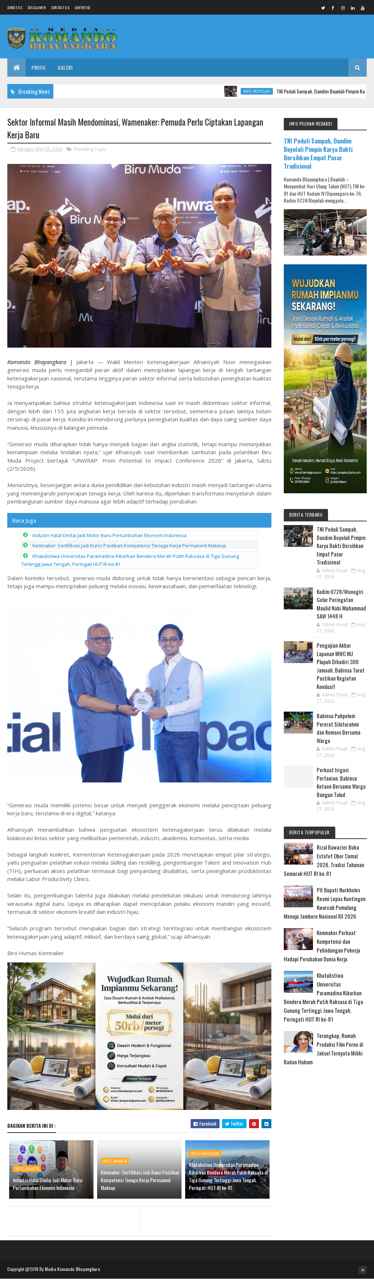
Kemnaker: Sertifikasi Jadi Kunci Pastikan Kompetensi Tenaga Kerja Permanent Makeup (129, 545)
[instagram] (343, 8)
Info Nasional (205, 1153)
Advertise (83, 7)
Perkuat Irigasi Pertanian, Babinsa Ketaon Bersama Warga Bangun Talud (341, 782)
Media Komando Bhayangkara (72, 1269)
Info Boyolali (226, 91)
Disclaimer (37, 7)
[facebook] (333, 8)
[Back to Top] (363, 1270)
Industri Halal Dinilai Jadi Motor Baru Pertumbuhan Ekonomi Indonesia (110, 535)
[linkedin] (353, 8)
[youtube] (363, 8)
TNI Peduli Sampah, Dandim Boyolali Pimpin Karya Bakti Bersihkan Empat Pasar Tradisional (318, 153)
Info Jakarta (27, 1168)
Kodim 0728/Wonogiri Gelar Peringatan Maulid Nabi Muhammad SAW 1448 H (341, 603)
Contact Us (60, 7)
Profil (38, 67)
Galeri (65, 67)
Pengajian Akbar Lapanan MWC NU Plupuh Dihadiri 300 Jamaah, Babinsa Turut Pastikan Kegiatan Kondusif (341, 665)
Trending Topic (90, 149)
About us (14, 7)
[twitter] (323, 8)
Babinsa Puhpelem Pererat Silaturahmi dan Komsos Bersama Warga (338, 728)
